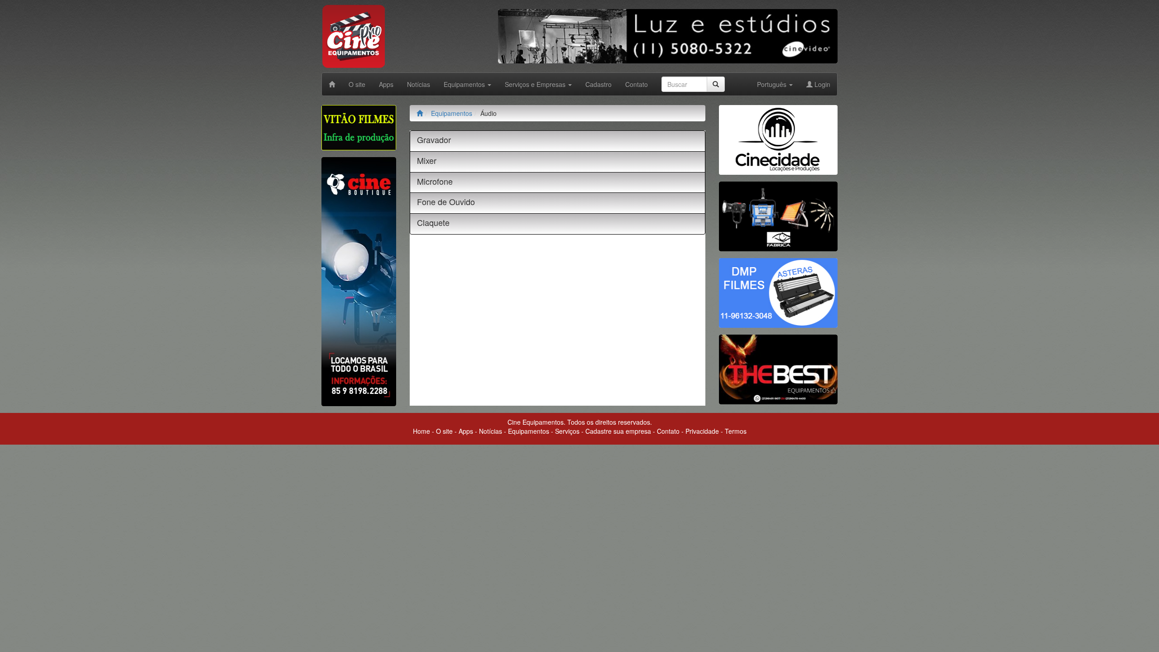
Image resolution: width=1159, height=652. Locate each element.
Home (421, 431)
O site (357, 84)
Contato (636, 84)
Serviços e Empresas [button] (536, 84)
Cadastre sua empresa (618, 431)
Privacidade (702, 431)
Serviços (567, 431)
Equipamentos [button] (465, 84)
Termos (736, 431)
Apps (386, 84)
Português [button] (772, 84)
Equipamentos (451, 113)
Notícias (418, 84)
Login (821, 84)
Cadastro (598, 84)
